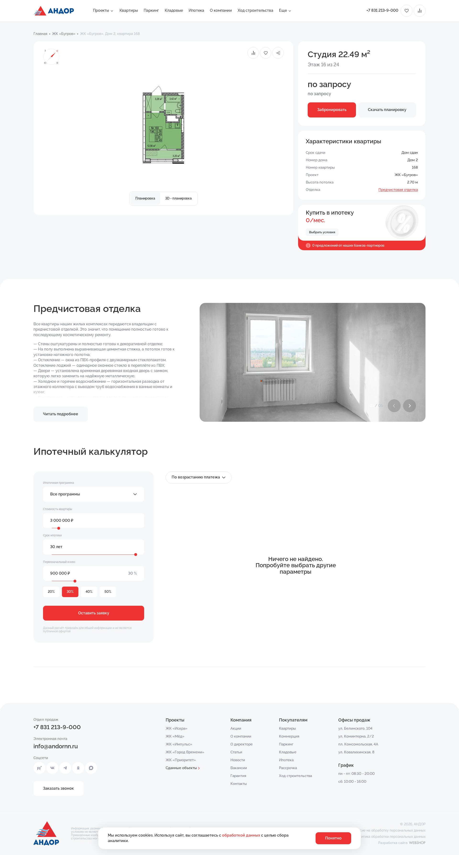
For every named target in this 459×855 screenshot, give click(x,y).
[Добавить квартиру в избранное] (265, 53)
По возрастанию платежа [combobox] (196, 477)
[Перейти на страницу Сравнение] (420, 11)
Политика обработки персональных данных (390, 836)
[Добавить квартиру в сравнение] (253, 53)
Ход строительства (255, 10)
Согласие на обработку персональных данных (388, 830)
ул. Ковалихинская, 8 (356, 752)
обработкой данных (241, 835)
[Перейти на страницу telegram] (65, 768)
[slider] (58, 528)
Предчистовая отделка (398, 190)
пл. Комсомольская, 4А (358, 744)
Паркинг (151, 10)
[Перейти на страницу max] (91, 768)
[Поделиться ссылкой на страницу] (278, 53)
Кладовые (174, 10)
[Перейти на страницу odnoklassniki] (78, 768)
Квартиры (129, 10)
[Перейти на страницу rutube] (39, 768)
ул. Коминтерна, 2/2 (356, 736)
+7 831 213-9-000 (382, 10)
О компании (221, 10)
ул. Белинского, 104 (355, 728)
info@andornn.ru (55, 746)
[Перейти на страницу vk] (52, 768)
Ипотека (196, 10)
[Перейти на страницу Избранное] (407, 11)
